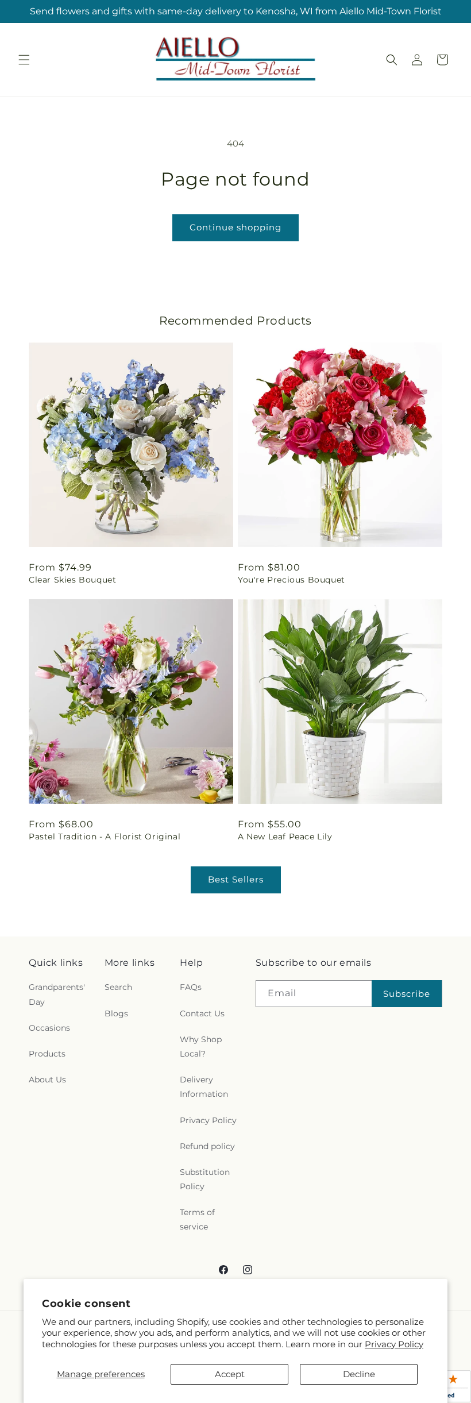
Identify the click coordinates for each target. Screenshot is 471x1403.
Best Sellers (236, 879)
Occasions (49, 1028)
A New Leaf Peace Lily (285, 836)
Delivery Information (204, 1086)
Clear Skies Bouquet (72, 580)
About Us (47, 1079)
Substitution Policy (205, 1179)
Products (47, 1054)
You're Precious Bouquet (291, 580)
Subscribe (406, 993)
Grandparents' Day (57, 994)
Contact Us (202, 1013)
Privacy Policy (394, 1344)
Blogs (116, 1013)
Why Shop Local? (201, 1046)
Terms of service (197, 1219)
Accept (230, 1374)
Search (118, 987)
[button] (24, 59)
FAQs (191, 987)
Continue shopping (235, 227)
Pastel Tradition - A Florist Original (104, 836)
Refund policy (207, 1146)
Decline (359, 1374)
